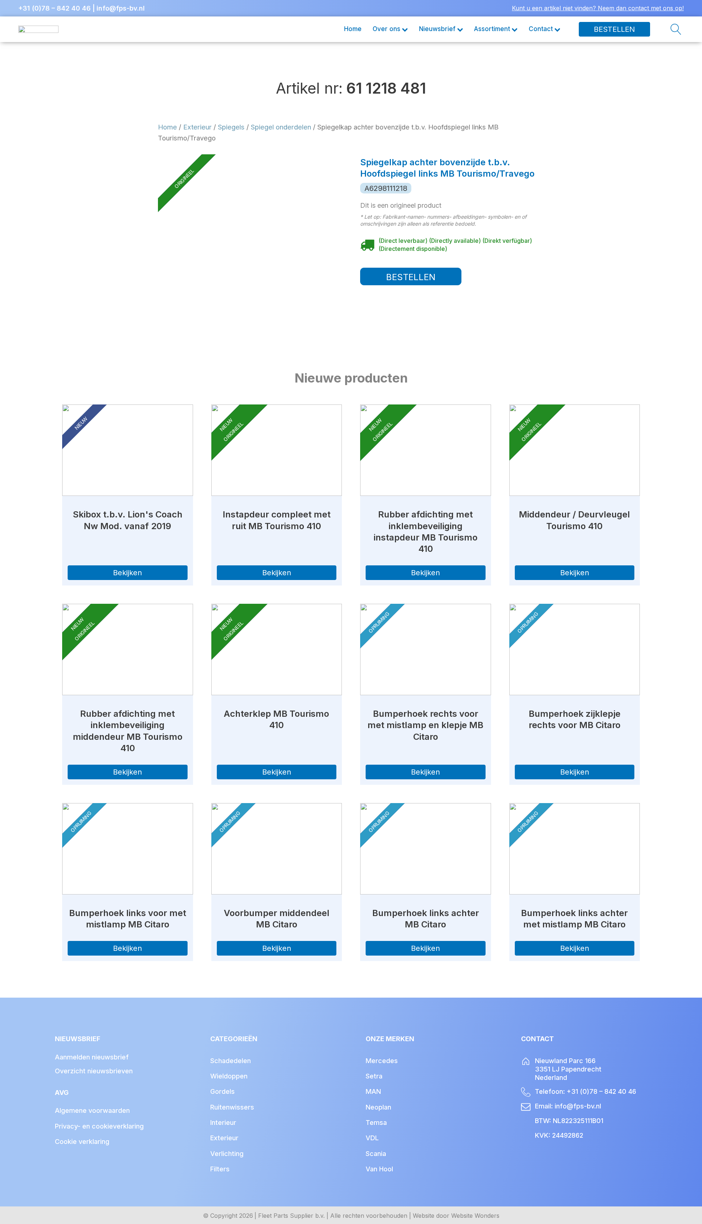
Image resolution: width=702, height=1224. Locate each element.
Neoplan (378, 1107)
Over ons (386, 29)
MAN (373, 1091)
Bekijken (127, 572)
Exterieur (197, 127)
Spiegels (231, 127)
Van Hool (379, 1169)
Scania (376, 1153)
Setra (374, 1076)
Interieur (223, 1122)
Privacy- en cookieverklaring (99, 1126)
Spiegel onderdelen (281, 127)
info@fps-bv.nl (121, 8)
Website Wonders (475, 1215)
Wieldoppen (229, 1076)
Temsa (376, 1122)
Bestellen (614, 29)
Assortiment (492, 29)
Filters (220, 1169)
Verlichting (227, 1153)
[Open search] (667, 29)
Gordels (222, 1091)
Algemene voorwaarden (92, 1110)
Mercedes (382, 1061)
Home (353, 29)
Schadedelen (230, 1061)
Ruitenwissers (232, 1107)
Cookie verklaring (82, 1141)
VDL (372, 1138)
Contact (541, 29)
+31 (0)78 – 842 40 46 (54, 8)
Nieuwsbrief (437, 29)
